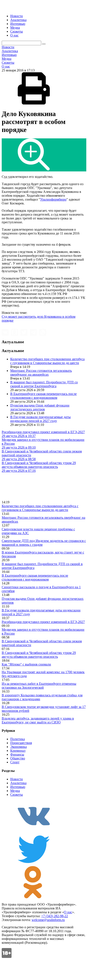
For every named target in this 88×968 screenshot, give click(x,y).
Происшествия (21, 743)
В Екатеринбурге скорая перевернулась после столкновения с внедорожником (43, 395)
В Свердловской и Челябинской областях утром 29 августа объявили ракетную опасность (39, 654)
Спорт (14, 762)
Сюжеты (16, 31)
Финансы (17, 754)
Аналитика (18, 20)
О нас (14, 35)
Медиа (15, 27)
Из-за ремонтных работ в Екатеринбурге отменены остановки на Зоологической (39, 685)
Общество (17, 758)
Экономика (18, 747)
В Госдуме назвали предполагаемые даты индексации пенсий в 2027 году (40, 419)
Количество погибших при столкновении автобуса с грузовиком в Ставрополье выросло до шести (47, 361)
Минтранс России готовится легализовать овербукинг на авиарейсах (41, 372)
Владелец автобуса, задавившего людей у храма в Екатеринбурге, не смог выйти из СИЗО (38, 720)
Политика (17, 739)
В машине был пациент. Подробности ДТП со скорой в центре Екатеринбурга (44, 384)
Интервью (17, 24)
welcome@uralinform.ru (48, 920)
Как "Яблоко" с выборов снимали (26, 664)
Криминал (17, 750)
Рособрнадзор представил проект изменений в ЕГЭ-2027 (43, 622)
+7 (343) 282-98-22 (54, 916)
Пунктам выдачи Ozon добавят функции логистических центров (39, 407)
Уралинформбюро (53, 199)
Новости (16, 16)
